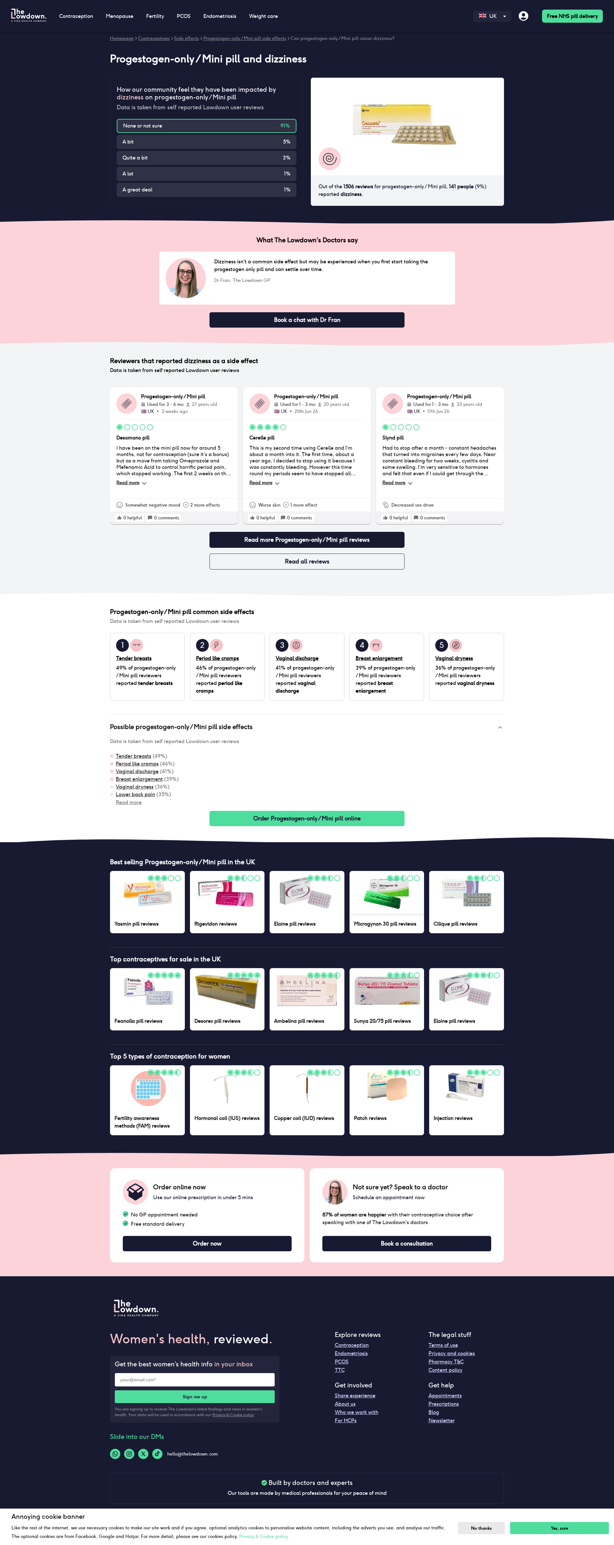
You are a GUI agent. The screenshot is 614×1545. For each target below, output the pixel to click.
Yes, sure (559, 1528)
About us (345, 1404)
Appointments (445, 1395)
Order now (207, 1243)
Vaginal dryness (135, 786)
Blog (434, 1412)
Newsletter (442, 1420)
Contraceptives (154, 38)
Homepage (122, 38)
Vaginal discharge (137, 771)
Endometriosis (351, 1353)
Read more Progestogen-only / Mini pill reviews (307, 539)
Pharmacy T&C (446, 1361)
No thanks (481, 1528)
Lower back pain (135, 794)
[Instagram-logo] (129, 1454)
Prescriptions (444, 1404)
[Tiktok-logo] (157, 1454)
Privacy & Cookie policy (233, 1414)
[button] (307, 727)
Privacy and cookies (452, 1353)
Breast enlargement (139, 779)
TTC (340, 1370)
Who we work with (356, 1412)
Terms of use (443, 1345)
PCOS (342, 1361)
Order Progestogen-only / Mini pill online (307, 818)
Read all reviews (307, 561)
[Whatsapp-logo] (115, 1454)
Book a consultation (407, 1243)
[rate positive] (119, 518)
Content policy (445, 1370)
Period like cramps (137, 763)
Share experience (355, 1395)
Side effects (186, 38)
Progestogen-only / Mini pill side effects (244, 38)
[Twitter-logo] (143, 1454)
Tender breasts (133, 756)
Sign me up (195, 1396)
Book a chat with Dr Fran (307, 319)
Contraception (352, 1345)
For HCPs (346, 1420)
